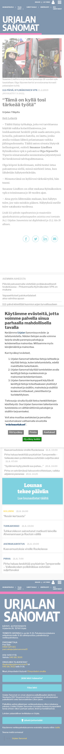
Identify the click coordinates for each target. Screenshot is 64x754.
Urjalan (21, 332)
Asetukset (49, 432)
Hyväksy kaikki (32, 439)
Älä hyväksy (15, 432)
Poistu (33, 432)
